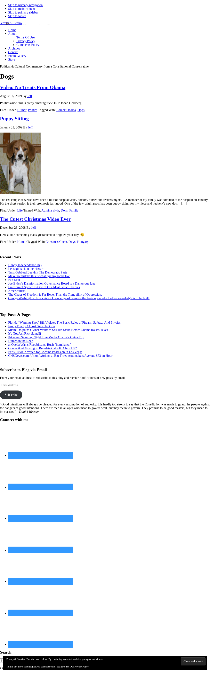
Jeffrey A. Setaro (11, 23)
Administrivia (50, 210)
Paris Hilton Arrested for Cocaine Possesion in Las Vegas (45, 352)
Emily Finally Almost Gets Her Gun (31, 326)
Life (20, 210)
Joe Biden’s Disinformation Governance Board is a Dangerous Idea (51, 283)
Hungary (83, 241)
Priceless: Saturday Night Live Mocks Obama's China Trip (46, 337)
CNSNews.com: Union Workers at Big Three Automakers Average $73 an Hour (60, 355)
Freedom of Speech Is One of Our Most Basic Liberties (44, 287)
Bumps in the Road (20, 341)
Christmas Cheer (56, 241)
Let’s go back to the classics (26, 268)
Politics (32, 110)
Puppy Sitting (14, 118)
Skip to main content (21, 8)
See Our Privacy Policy (77, 666)
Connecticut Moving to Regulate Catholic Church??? (42, 348)
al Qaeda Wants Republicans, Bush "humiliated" (39, 344)
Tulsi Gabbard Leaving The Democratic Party (37, 272)
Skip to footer (17, 16)
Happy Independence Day (25, 265)
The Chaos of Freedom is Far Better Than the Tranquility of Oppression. (55, 294)
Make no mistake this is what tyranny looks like (39, 276)
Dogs (81, 110)
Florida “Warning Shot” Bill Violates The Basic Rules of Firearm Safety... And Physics (64, 322)
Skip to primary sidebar (23, 12)
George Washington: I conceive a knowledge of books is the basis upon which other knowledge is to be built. (79, 298)
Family (73, 210)
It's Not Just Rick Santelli (24, 333)
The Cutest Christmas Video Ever (35, 219)
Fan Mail (14, 279)
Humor (21, 110)
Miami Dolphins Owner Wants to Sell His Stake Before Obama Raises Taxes (58, 330)
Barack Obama (66, 110)
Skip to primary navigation (25, 5)
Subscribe (11, 394)
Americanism (16, 291)
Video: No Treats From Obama (32, 87)
